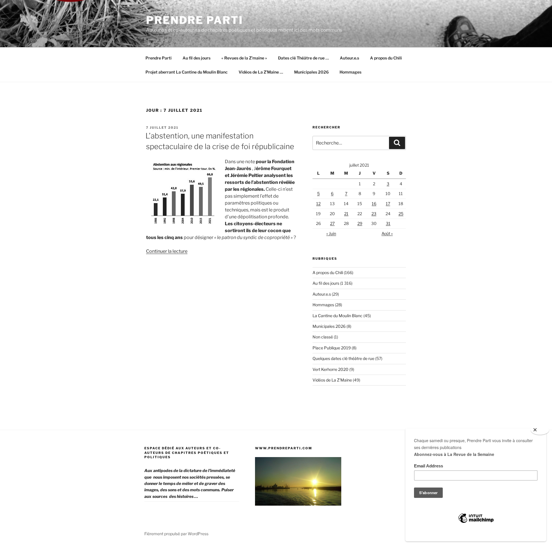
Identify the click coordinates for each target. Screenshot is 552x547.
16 (374, 203)
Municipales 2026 (311, 72)
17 (388, 203)
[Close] (540, 430)
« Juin (331, 233)
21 (346, 213)
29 (359, 223)
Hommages (350, 72)
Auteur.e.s (349, 57)
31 (388, 223)
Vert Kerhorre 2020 (330, 369)
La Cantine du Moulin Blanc (338, 315)
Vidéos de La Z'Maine (332, 379)
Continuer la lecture (166, 251)
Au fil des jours (196, 57)
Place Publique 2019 (332, 347)
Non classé (323, 336)
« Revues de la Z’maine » (244, 57)
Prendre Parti (194, 20)
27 (332, 223)
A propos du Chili (386, 57)
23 (373, 213)
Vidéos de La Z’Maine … (261, 72)
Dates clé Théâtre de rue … (303, 57)
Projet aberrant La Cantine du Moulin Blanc (186, 72)
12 (318, 203)
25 (400, 213)
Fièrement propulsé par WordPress (176, 533)
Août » (387, 233)
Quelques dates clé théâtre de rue (343, 358)
